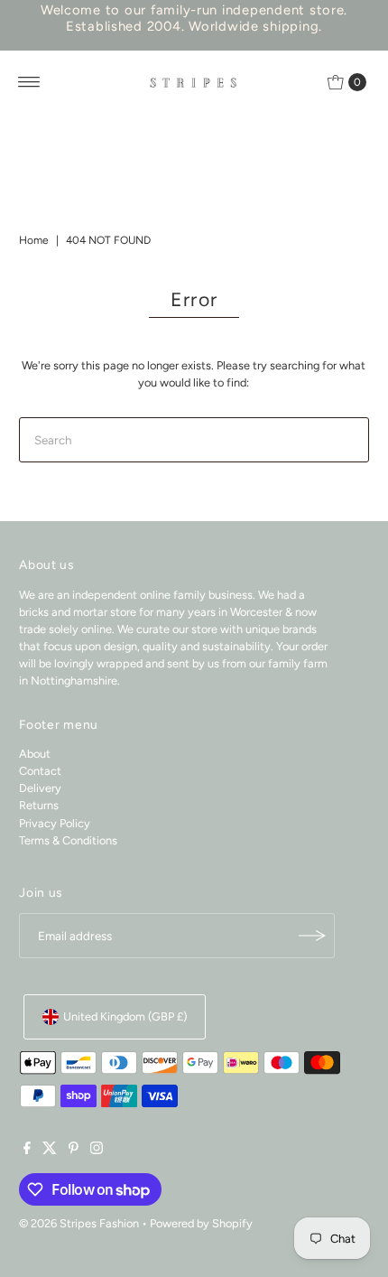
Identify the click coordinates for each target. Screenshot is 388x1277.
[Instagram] (96, 1150)
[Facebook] (27, 1150)
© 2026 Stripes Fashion (79, 1223)
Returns (39, 805)
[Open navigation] (29, 82)
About (35, 753)
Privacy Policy (54, 823)
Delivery (40, 788)
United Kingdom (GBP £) (125, 1016)
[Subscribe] (312, 935)
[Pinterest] (74, 1150)
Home (34, 240)
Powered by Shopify (201, 1223)
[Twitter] (49, 1150)
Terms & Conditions (68, 840)
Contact (40, 771)
